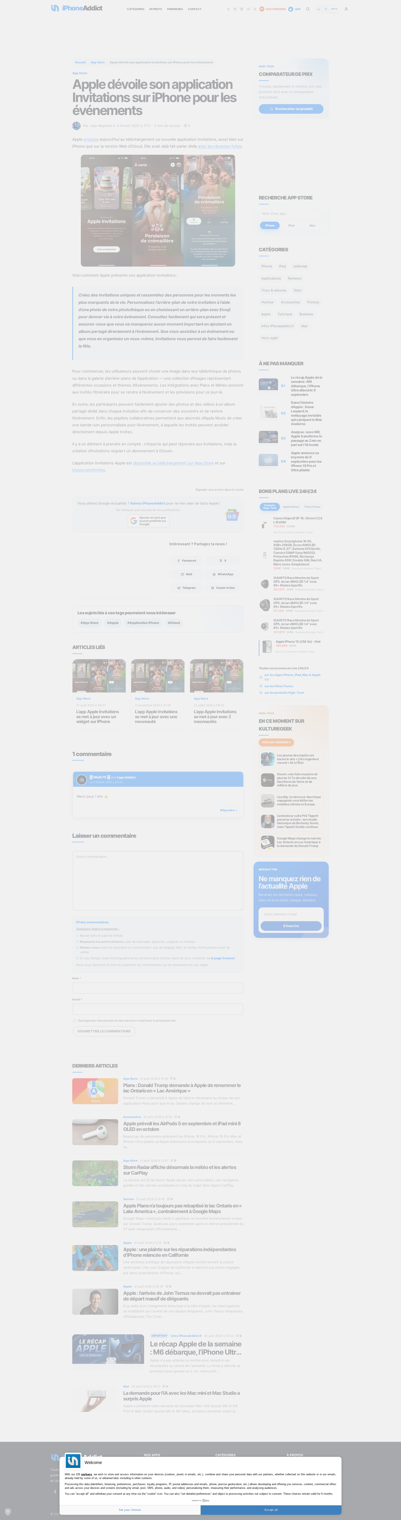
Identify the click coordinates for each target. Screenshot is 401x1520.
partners (86, 1474)
